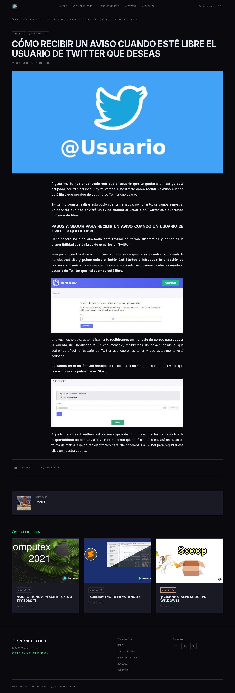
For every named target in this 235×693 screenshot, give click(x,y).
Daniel (41, 502)
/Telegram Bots (82, 6)
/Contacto (148, 6)
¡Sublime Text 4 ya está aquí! (114, 597)
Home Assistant (127, 657)
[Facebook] (176, 646)
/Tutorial (168, 590)
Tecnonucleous (29, 641)
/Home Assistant (108, 6)
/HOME (15, 19)
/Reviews (130, 6)
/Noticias (24, 590)
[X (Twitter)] (184, 646)
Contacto (123, 669)
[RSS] (193, 646)
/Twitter (28, 19)
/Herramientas (38, 33)
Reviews (122, 663)
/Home (63, 6)
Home (120, 645)
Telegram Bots (127, 651)
